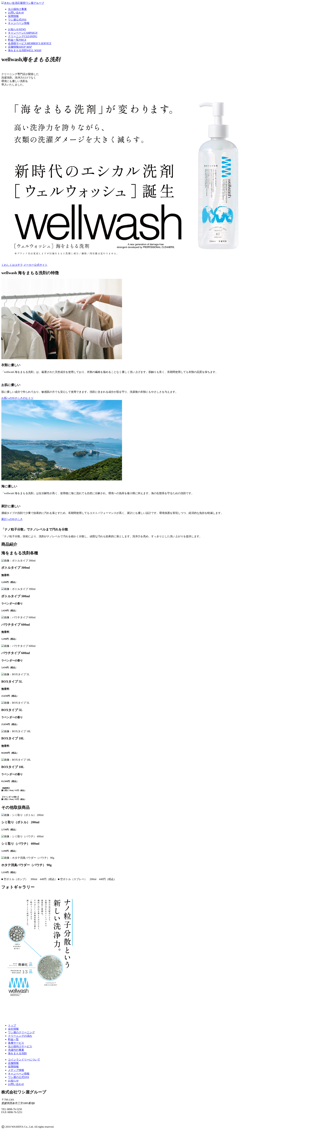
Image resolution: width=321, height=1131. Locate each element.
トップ (12, 1025)
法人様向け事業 (17, 9)
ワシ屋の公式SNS (18, 1077)
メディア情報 (16, 1070)
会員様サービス (29, 43)
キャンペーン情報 (18, 23)
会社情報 (13, 1028)
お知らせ (17, 29)
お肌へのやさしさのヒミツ (17, 398)
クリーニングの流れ (20, 1035)
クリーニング (22, 36)
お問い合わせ (16, 12)
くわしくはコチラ (12, 264)
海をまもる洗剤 (24, 50)
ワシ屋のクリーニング (21, 1032)
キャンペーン (22, 32)
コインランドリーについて (24, 1059)
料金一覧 (17, 39)
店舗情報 (20, 46)
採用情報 (13, 16)
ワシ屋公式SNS (17, 19)
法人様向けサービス (20, 1046)
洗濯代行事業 (16, 1049)
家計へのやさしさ (12, 519)
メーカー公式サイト (35, 264)
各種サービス (16, 1042)
